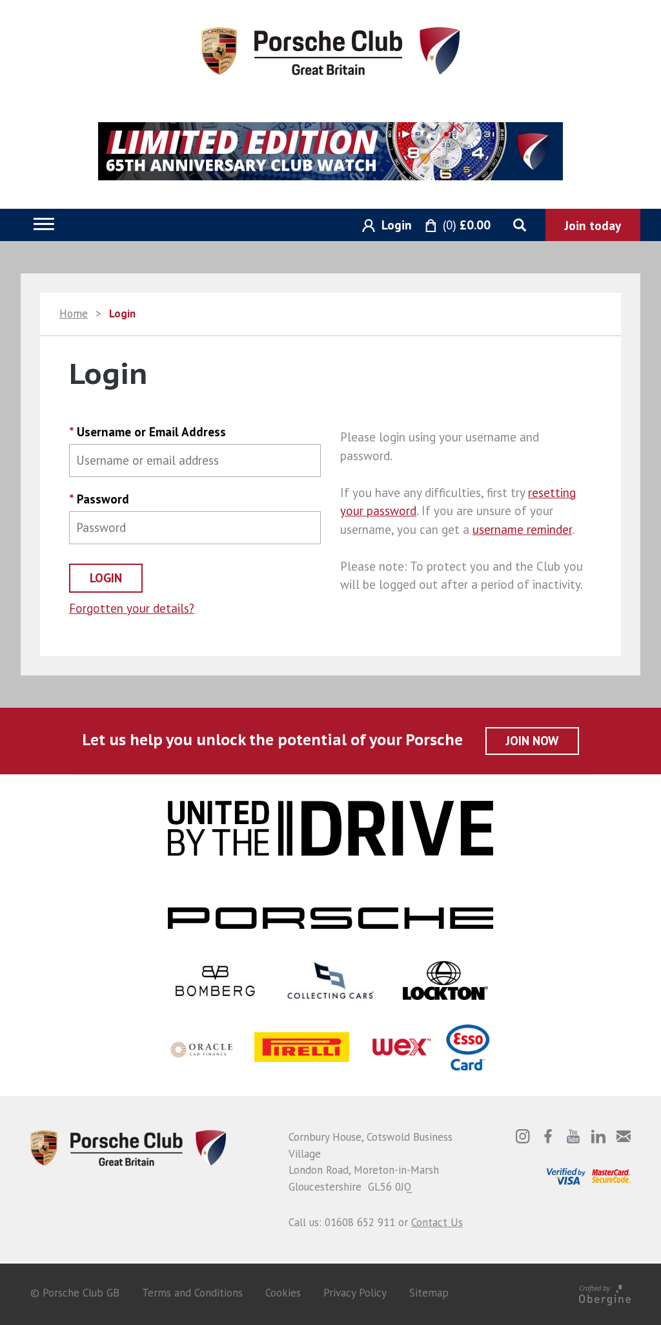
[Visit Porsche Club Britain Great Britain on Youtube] (573, 1136)
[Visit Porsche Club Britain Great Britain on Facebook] (548, 1136)
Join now (532, 740)
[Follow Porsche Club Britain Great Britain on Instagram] (523, 1136)
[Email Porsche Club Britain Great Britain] (623, 1136)
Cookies (283, 1293)
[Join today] (592, 225)
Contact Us (437, 1222)
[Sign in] (382, 226)
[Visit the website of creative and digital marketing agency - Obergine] (605, 1292)
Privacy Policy (355, 1293)
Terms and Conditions (192, 1293)
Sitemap (429, 1293)
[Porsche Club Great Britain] (330, 50)
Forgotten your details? (131, 608)
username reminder (522, 529)
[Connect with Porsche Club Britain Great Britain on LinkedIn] (598, 1136)
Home (73, 313)
